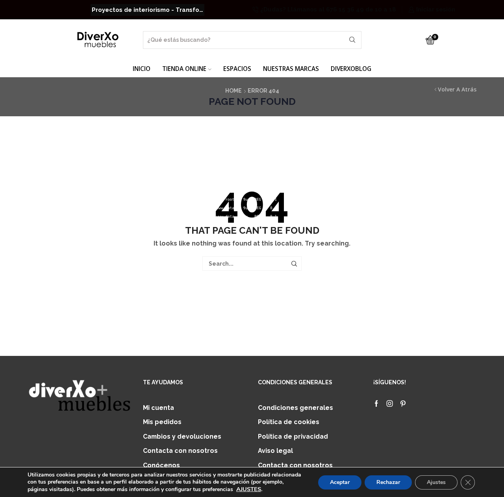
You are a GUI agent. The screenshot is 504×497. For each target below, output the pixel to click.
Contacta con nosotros (180, 450)
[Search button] (352, 40)
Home (233, 90)
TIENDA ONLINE (184, 69)
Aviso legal (275, 450)
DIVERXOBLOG (351, 69)
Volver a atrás (457, 89)
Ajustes (436, 482)
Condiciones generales (295, 407)
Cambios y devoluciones (182, 436)
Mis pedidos (162, 422)
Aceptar (340, 482)
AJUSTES (248, 489)
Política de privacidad (293, 436)
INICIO (141, 69)
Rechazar (388, 482)
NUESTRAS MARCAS (291, 69)
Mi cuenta (158, 407)
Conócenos (161, 465)
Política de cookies (288, 422)
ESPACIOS (237, 69)
